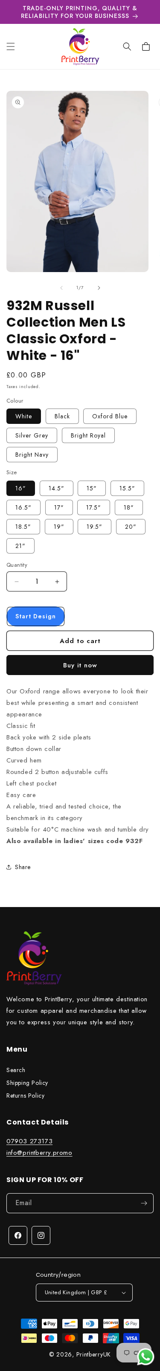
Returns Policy (25, 1095)
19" (59, 526)
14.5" (56, 488)
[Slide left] (61, 287)
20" (131, 526)
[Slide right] (99, 287)
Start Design (35, 616)
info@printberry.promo (39, 1152)
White (23, 416)
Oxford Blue (110, 416)
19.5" (94, 526)
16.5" (23, 507)
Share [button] (23, 867)
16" (20, 488)
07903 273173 (29, 1141)
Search (16, 1070)
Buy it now (80, 665)
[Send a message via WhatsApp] (146, 1357)
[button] (10, 46)
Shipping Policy (27, 1082)
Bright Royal (88, 435)
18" (129, 507)
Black (62, 416)
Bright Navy (32, 454)
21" (20, 546)
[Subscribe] (143, 1203)
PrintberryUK (93, 1354)
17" (59, 507)
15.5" (127, 488)
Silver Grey (31, 435)
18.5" (23, 526)
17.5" (93, 507)
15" (92, 488)
